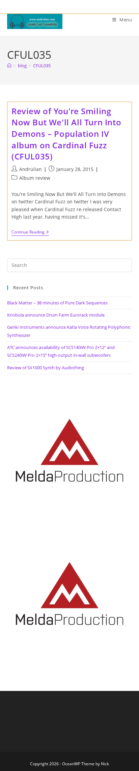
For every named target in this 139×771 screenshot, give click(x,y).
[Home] (9, 66)
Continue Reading (30, 232)
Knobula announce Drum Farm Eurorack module (56, 315)
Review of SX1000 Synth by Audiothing (45, 368)
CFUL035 (42, 66)
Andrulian (30, 169)
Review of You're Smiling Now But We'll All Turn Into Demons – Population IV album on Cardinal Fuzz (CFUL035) (66, 133)
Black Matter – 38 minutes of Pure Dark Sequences (57, 303)
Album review (34, 178)
